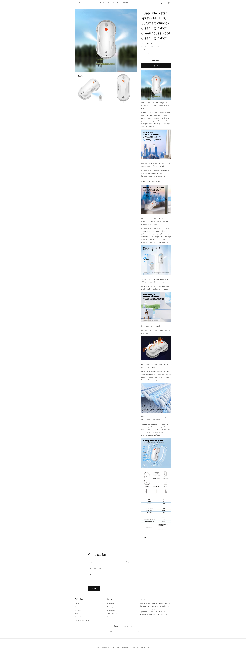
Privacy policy (125, 647)
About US (78, 610)
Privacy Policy (111, 603)
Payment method (112, 617)
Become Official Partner (82, 620)
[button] (89, 3)
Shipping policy (145, 647)
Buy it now (156, 66)
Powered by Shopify (106, 647)
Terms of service (135, 647)
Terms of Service (112, 613)
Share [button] (145, 537)
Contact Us (78, 617)
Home (77, 603)
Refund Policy (111, 610)
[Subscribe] (138, 631)
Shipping (143, 46)
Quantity (143, 49)
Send (94, 588)
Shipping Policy (112, 607)
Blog (76, 613)
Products (78, 607)
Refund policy (116, 647)
